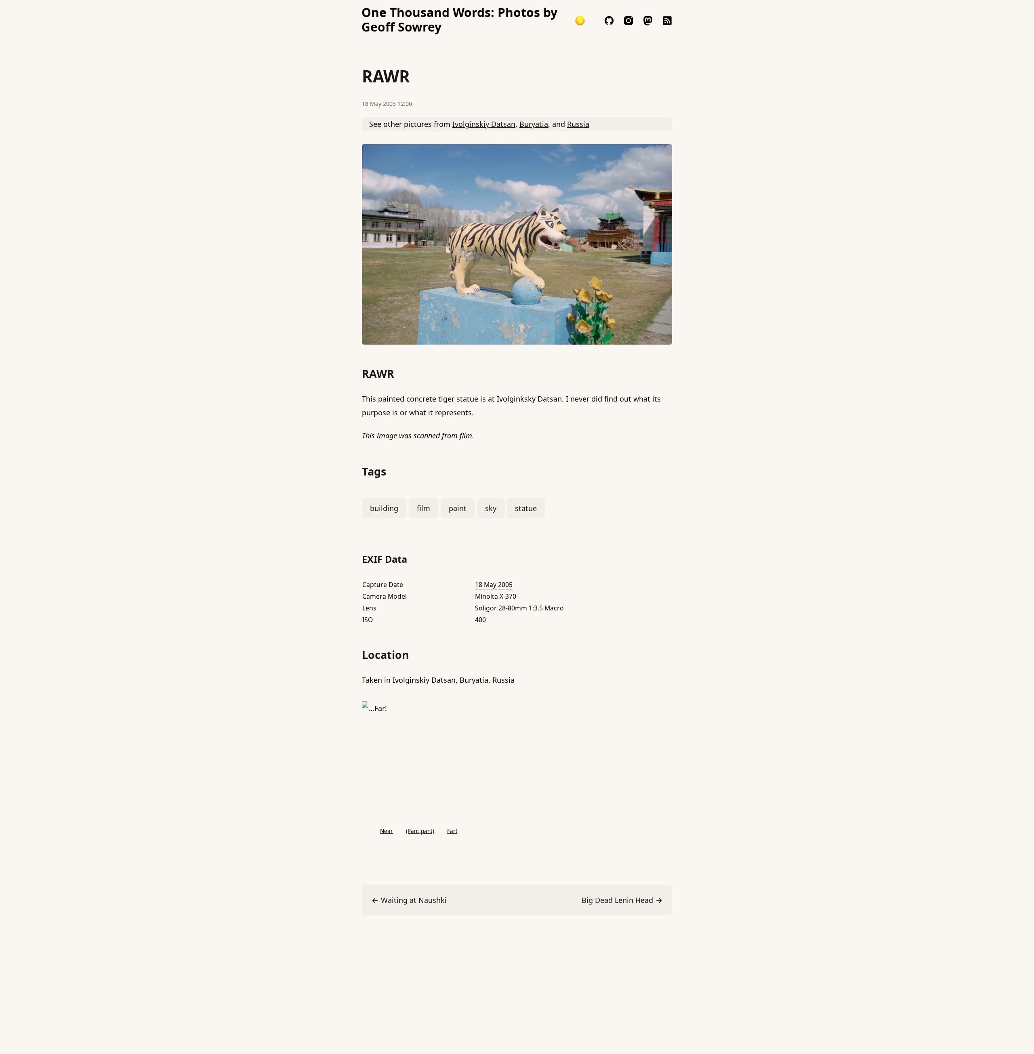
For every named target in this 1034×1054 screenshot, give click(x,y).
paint (458, 508)
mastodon (648, 20)
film (423, 508)
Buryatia (533, 124)
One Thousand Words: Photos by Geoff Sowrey (459, 19)
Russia (578, 124)
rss (667, 20)
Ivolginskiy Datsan (483, 124)
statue (526, 508)
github (609, 20)
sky (490, 508)
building (384, 508)
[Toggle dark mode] (580, 20)
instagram (628, 20)
